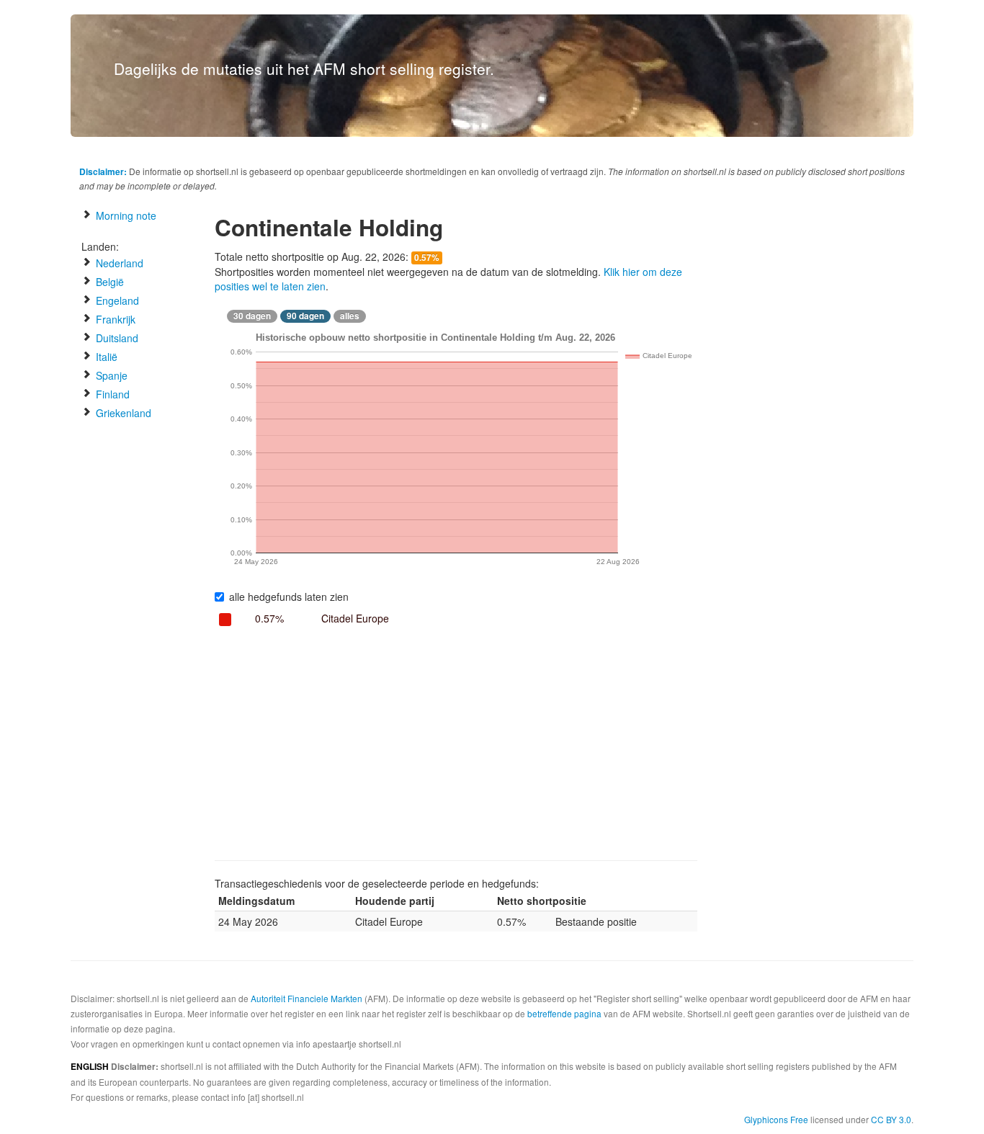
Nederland (118, 263)
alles (349, 316)
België (108, 281)
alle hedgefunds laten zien (289, 596)
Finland (111, 394)
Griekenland (122, 413)
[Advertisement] (456, 745)
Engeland (116, 300)
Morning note (124, 215)
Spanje (110, 375)
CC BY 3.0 (891, 1119)
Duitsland (115, 338)
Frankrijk (114, 319)
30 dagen (252, 316)
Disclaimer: (103, 171)
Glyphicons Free (776, 1119)
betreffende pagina (564, 1013)
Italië (105, 356)
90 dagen (305, 316)
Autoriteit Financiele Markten (306, 998)
